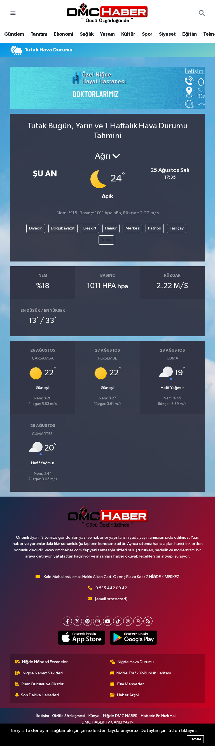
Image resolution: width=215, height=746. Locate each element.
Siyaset (167, 34)
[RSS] (148, 621)
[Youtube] (107, 621)
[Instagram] (97, 621)
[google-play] (133, 638)
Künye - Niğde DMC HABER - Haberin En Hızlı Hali (132, 716)
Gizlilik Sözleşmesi (68, 716)
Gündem (14, 34)
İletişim (42, 716)
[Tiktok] (117, 621)
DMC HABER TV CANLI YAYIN (108, 722)
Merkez (132, 228)
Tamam (195, 739)
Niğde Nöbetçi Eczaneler (45, 662)
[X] (77, 621)
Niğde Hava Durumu (136, 662)
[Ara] (202, 13)
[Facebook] (67, 621)
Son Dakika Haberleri (40, 695)
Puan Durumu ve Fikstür (43, 684)
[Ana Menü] (13, 13)
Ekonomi (63, 34)
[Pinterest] (87, 621)
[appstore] (81, 638)
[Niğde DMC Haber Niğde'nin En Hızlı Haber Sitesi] (107, 13)
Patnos (154, 228)
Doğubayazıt (63, 228)
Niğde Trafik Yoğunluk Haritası (143, 673)
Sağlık (87, 34)
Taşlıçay (177, 228)
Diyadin (36, 228)
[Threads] (127, 621)
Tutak (106, 240)
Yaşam (107, 34)
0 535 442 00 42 (111, 588)
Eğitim (189, 34)
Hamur (111, 228)
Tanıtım (39, 34)
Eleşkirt (90, 228)
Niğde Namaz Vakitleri (43, 673)
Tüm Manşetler (130, 684)
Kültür (128, 34)
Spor (147, 34)
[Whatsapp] (137, 621)
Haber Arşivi (128, 695)
